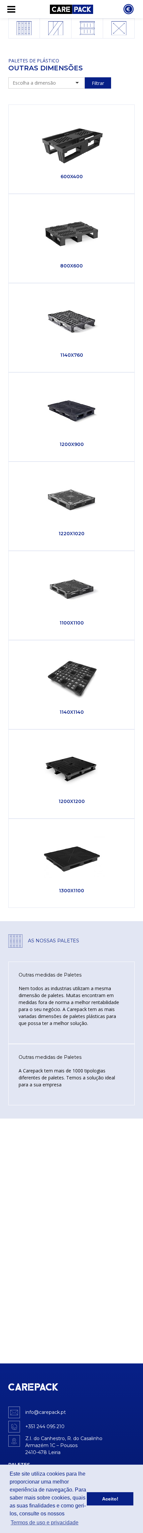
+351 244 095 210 (45, 1426)
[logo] (33, 1387)
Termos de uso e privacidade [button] (44, 1522)
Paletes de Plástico (33, 60)
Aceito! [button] (110, 1498)
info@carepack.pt (45, 1412)
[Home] (71, 9)
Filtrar (98, 83)
